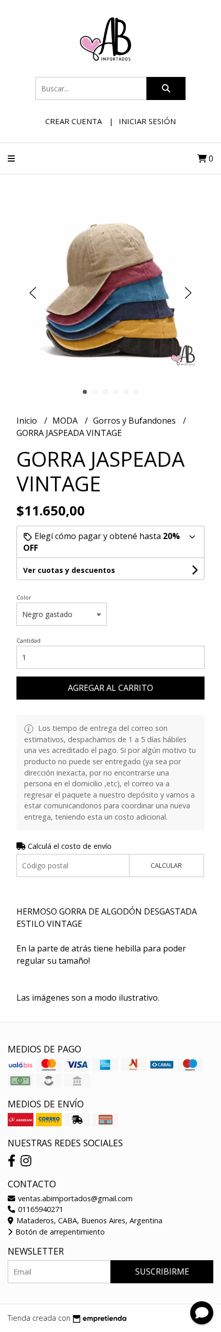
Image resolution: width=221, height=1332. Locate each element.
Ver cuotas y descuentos (69, 570)
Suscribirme (162, 1271)
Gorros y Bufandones (135, 420)
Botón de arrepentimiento (59, 1232)
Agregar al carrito (110, 687)
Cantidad (28, 640)
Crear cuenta (73, 121)
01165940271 (39, 1209)
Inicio (27, 420)
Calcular (166, 865)
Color (23, 597)
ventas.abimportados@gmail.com (74, 1198)
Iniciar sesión (147, 121)
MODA (66, 420)
